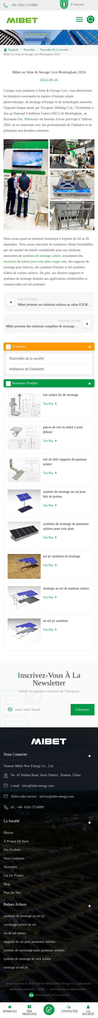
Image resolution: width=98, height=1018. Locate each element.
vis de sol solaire (15, 933)
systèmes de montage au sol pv (24, 916)
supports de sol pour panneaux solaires (29, 941)
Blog (7, 884)
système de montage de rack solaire (27, 959)
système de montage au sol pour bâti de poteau (64, 494)
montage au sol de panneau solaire (66, 588)
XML (42, 989)
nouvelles (29, 49)
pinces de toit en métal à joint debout (63, 429)
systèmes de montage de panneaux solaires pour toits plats (66, 526)
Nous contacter (14, 858)
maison (8, 832)
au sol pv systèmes (55, 621)
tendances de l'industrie (26, 369)
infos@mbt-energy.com (38, 786)
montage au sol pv (16, 967)
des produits (12, 850)
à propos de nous (16, 841)
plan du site (12, 892)
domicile (13, 49)
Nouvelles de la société (54, 49)
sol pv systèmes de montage (61, 556)
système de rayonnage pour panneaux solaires (34, 950)
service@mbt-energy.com (56, 796)
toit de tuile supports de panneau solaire (65, 462)
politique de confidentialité (68, 989)
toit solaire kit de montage (60, 395)
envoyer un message (49, 1010)
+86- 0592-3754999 (24, 5)
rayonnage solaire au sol (20, 924)
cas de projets (13, 875)
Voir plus (48, 403)
